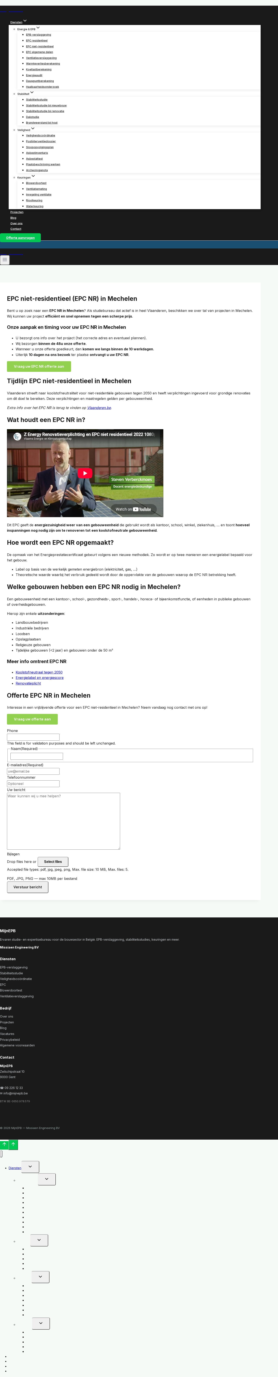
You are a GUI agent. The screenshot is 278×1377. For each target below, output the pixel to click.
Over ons (16, 223)
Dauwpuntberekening (40, 81)
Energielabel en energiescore (40, 677)
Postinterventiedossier (41, 141)
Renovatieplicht (28, 683)
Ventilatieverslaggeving (41, 58)
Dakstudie (32, 117)
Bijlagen (13, 854)
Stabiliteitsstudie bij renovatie (45, 111)
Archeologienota (37, 170)
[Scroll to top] (4, 1145)
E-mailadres (25, 765)
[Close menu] (1, 1153)
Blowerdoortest (36, 183)
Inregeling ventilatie (38, 194)
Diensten (15, 1168)
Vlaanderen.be (99, 407)
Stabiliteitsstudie (37, 99)
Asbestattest (34, 158)
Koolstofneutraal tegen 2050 (39, 672)
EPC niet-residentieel (40, 46)
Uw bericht (16, 790)
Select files (53, 862)
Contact (15, 228)
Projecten (16, 212)
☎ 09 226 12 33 (11, 1088)
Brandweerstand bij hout (42, 122)
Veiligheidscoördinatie (40, 135)
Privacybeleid (10, 1039)
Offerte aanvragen (20, 238)
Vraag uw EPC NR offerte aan (39, 366)
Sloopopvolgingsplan (40, 147)
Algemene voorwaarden (17, 1045)
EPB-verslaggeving (38, 34)
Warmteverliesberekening (43, 63)
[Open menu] (5, 260)
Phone (12, 730)
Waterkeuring (34, 206)
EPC (3, 984)
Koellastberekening (38, 69)
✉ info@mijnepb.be (14, 1093)
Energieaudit (34, 75)
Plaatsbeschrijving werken (43, 164)
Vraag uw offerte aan (32, 719)
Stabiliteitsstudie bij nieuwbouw (46, 105)
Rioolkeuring (34, 200)
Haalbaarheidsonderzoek (42, 86)
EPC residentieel (37, 40)
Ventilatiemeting (36, 188)
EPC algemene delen (39, 52)
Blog (13, 217)
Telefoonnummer (21, 777)
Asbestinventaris (37, 152)
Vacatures (7, 1034)
